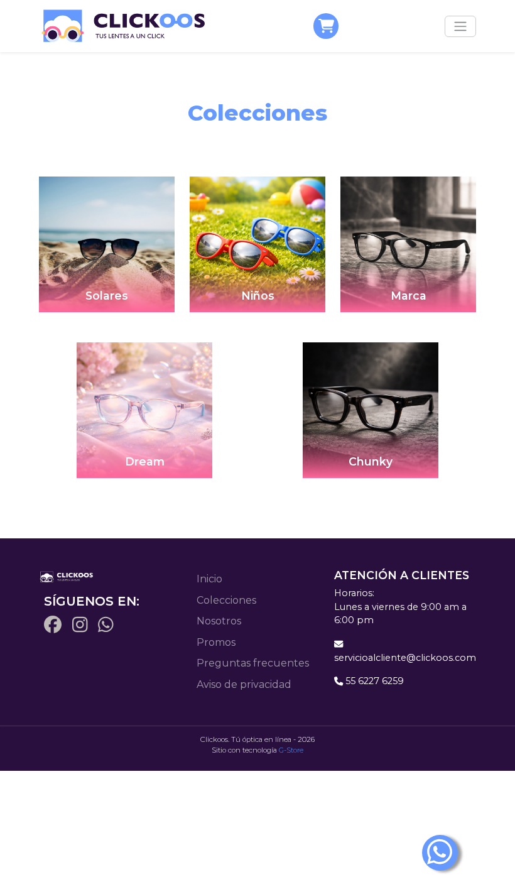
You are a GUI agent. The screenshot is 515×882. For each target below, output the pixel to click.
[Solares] (107, 243)
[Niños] (257, 243)
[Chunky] (370, 409)
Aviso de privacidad (244, 684)
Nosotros (219, 621)
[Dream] (144, 409)
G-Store (291, 750)
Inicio (209, 579)
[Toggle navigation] (460, 26)
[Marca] (408, 243)
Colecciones (226, 600)
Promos (216, 642)
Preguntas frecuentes (253, 663)
